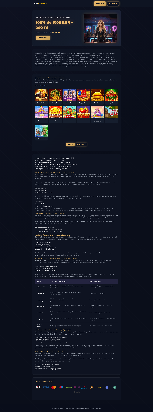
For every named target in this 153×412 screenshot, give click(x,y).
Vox (40, 3)
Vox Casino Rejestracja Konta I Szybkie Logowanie (52, 162)
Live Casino (81, 144)
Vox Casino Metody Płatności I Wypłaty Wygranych (53, 166)
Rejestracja (100, 3)
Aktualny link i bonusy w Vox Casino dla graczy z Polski (54, 158)
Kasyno (70, 144)
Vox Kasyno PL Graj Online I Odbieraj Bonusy (51, 169)
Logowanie (113, 3)
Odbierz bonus (43, 37)
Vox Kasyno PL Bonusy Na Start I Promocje (50, 160)
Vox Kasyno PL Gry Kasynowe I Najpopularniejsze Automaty (56, 164)
